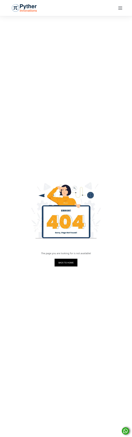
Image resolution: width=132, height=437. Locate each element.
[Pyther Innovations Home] (24, 8)
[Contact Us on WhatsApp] (125, 430)
